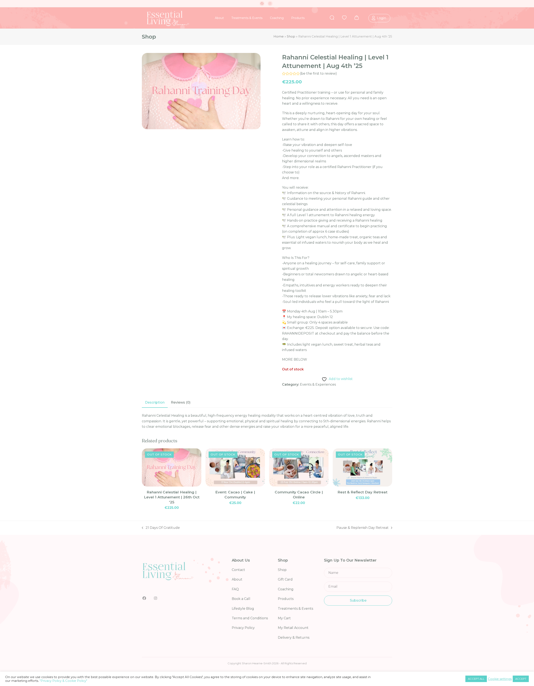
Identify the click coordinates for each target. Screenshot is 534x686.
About (237, 579)
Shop (291, 36)
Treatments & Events (295, 609)
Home (278, 36)
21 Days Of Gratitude (161, 528)
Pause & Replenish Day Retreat (362, 528)
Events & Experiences (318, 384)
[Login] (371, 17)
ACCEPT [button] (520, 678)
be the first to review (318, 73)
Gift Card (285, 579)
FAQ (235, 589)
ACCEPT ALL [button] (476, 678)
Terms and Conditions (250, 618)
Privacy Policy (243, 628)
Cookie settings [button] (500, 679)
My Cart (284, 618)
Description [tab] (155, 402)
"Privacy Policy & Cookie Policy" (63, 681)
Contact (238, 570)
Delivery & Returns (293, 638)
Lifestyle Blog (243, 609)
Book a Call (241, 599)
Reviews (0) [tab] (180, 402)
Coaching (285, 589)
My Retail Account (293, 628)
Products (285, 599)
